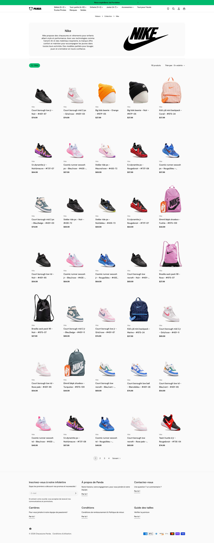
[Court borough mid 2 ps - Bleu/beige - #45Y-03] (43, 199)
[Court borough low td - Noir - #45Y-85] (43, 253)
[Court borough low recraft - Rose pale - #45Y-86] (139, 417)
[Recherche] (173, 8)
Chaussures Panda (43, 534)
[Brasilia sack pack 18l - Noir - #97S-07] (43, 308)
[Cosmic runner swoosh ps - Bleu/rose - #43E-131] (75, 144)
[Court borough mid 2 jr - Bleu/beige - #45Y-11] (75, 308)
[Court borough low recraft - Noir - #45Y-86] (139, 253)
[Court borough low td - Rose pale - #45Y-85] (43, 362)
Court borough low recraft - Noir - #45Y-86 (137, 278)
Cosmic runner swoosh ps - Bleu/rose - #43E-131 (74, 168)
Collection (108, 16)
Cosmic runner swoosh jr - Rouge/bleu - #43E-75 (106, 278)
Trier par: (168, 65)
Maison (97, 16)
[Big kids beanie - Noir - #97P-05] (139, 89)
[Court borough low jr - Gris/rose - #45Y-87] (107, 308)
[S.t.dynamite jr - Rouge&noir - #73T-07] (139, 199)
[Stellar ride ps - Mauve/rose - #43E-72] (107, 144)
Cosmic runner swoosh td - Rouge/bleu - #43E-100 (106, 442)
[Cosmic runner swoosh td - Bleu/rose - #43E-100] (43, 417)
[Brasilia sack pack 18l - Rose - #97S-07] (170, 253)
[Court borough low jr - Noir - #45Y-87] (43, 89)
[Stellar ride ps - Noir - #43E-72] (75, 199)
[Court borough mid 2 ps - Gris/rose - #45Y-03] (75, 89)
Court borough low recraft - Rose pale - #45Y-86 (136, 442)
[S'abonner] (75, 493)
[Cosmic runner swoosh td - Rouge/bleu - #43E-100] (107, 417)
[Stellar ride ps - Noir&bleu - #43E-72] (107, 199)
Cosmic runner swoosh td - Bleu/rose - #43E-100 (42, 442)
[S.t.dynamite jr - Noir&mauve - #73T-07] (43, 144)
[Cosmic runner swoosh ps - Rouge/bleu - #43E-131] (170, 144)
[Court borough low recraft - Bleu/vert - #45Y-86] (107, 362)
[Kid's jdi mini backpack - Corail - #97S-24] (170, 89)
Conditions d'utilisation (61, 534)
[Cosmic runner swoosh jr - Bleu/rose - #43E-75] (75, 253)
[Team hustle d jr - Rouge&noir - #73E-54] (170, 417)
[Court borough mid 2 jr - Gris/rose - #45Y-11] (170, 308)
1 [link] (95, 458)
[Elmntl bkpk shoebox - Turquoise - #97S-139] (75, 362)
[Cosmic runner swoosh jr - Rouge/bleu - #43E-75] (107, 253)
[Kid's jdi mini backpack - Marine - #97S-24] (139, 308)
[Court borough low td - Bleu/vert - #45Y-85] (170, 362)
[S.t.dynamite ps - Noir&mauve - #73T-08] (75, 417)
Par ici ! (84, 494)
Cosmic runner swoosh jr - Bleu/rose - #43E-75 (74, 278)
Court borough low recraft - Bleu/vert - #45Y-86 (104, 387)
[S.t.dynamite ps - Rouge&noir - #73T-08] (139, 144)
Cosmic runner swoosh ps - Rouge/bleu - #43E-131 (170, 168)
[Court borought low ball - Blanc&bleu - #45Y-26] (139, 362)
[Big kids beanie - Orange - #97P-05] (107, 89)
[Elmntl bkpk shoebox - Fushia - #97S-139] (170, 199)
